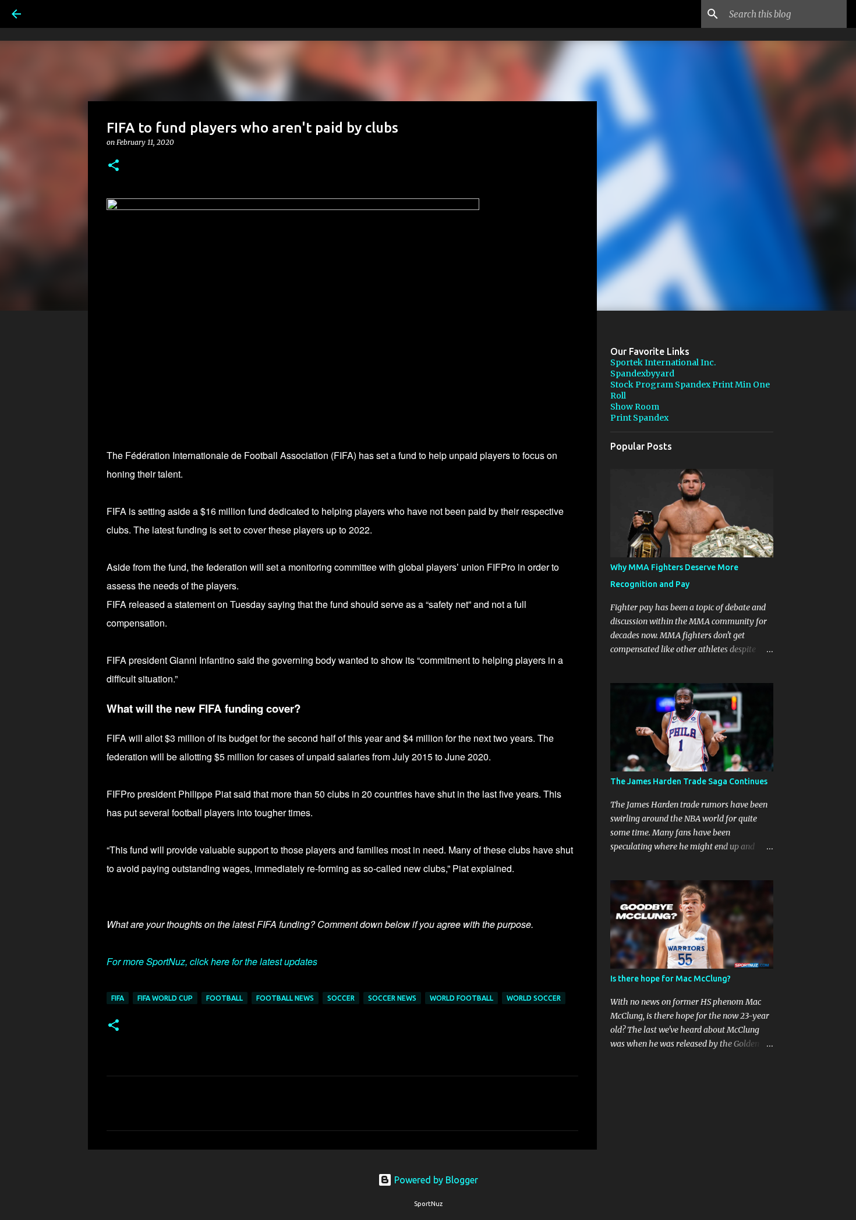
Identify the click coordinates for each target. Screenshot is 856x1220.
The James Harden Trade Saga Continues (688, 781)
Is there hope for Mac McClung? (670, 978)
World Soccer (534, 998)
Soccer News (392, 998)
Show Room (634, 406)
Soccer (341, 998)
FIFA (117, 998)
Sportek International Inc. (663, 362)
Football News (285, 998)
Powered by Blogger (435, 1180)
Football (224, 998)
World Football (461, 998)
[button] (114, 166)
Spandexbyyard (642, 373)
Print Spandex (639, 417)
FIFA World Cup (165, 998)
